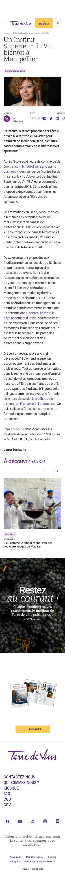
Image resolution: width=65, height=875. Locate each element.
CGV (7, 805)
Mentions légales (34, 857)
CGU (7, 799)
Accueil (6, 33)
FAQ (7, 793)
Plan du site (15, 857)
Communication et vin (15, 71)
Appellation (10, 534)
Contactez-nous (19, 777)
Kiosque (11, 788)
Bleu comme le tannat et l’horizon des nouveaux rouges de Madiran (28, 544)
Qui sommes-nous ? (21, 782)
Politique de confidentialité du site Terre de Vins (32, 861)
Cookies (52, 857)
